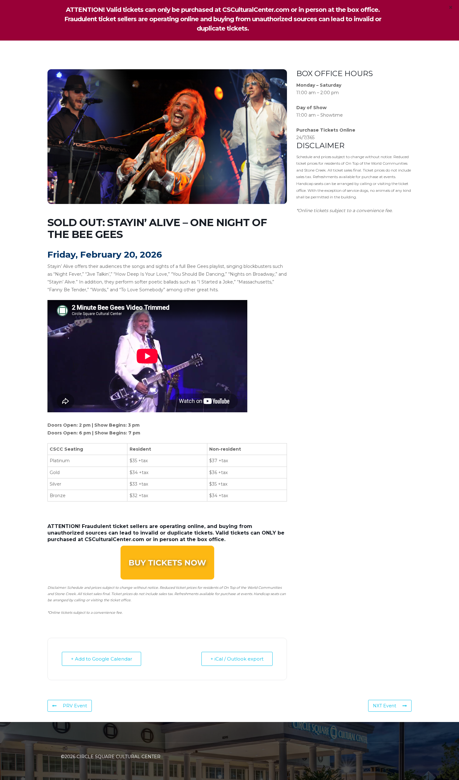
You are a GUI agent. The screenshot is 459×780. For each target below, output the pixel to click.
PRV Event (75, 706)
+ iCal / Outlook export (237, 659)
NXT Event (384, 706)
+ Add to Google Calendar (101, 659)
